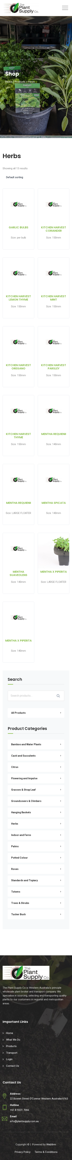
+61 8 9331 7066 (19, 1110)
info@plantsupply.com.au (24, 1121)
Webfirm (51, 1144)
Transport (11, 1052)
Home (9, 1033)
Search (15, 679)
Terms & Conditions (46, 1152)
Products (11, 1046)
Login (9, 1059)
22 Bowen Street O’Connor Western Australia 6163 (39, 1098)
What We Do (13, 1039)
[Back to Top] (65, 1154)
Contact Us (12, 1065)
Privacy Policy (22, 1152)
